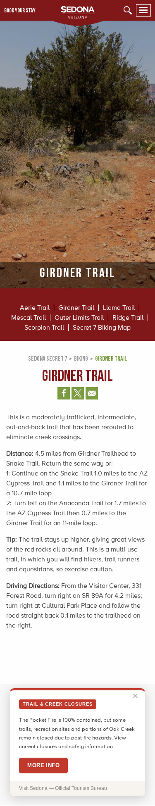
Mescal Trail (28, 317)
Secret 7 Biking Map (102, 327)
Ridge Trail (127, 317)
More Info (43, 765)
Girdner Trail (76, 307)
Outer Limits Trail (79, 317)
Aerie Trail (35, 307)
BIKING (81, 358)
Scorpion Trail (44, 327)
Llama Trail (119, 307)
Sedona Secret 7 (47, 358)
